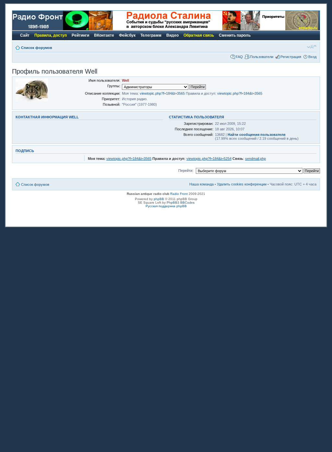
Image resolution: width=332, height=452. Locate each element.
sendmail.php (255, 159)
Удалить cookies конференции (242, 184)
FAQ (239, 57)
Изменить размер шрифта (311, 46)
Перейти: (185, 170)
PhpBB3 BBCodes (181, 202)
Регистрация (290, 57)
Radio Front (179, 194)
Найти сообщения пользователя (256, 135)
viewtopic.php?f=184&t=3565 (162, 93)
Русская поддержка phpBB (166, 206)
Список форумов (36, 48)
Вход (312, 57)
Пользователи (261, 57)
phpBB (159, 199)
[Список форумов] (50, 29)
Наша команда (201, 184)
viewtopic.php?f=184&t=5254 (208, 159)
